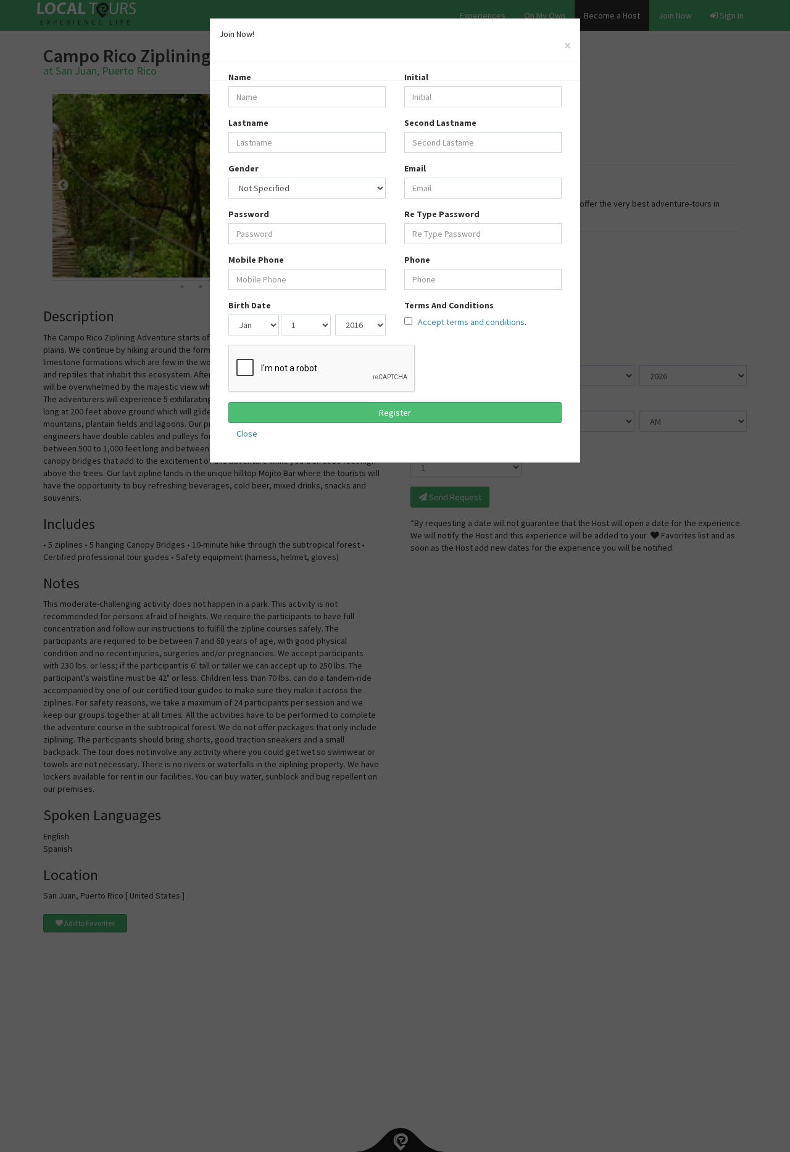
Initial (416, 77)
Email (415, 168)
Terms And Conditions (449, 305)
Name (239, 77)
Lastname (248, 122)
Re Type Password (442, 214)
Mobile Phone (256, 259)
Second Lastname (440, 122)
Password (248, 214)
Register (395, 412)
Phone (417, 259)
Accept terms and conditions (470, 321)
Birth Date (249, 305)
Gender (243, 168)
